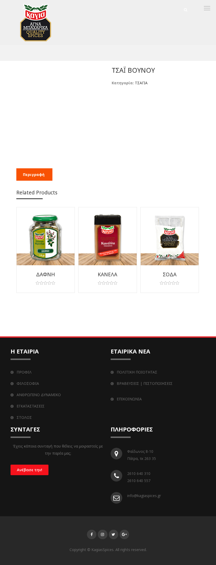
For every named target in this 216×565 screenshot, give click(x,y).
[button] (29, 470)
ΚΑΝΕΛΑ (107, 274)
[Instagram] (102, 534)
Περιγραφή (34, 174)
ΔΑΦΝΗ (45, 274)
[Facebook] (91, 534)
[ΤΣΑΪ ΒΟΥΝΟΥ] (36, 23)
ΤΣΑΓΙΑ (141, 82)
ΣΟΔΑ (169, 274)
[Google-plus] (124, 534)
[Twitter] (113, 534)
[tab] (33, 174)
